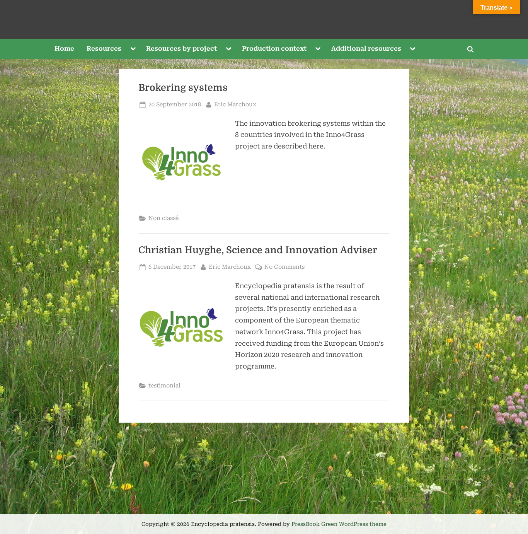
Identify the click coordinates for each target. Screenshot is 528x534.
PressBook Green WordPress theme (339, 524)
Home (64, 48)
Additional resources (366, 48)
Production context (274, 48)
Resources (104, 48)
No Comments (284, 267)
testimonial (164, 385)
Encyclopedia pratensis (264, 19)
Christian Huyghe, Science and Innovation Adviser (257, 250)
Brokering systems (183, 87)
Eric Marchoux (235, 104)
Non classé (163, 218)
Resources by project (181, 48)
